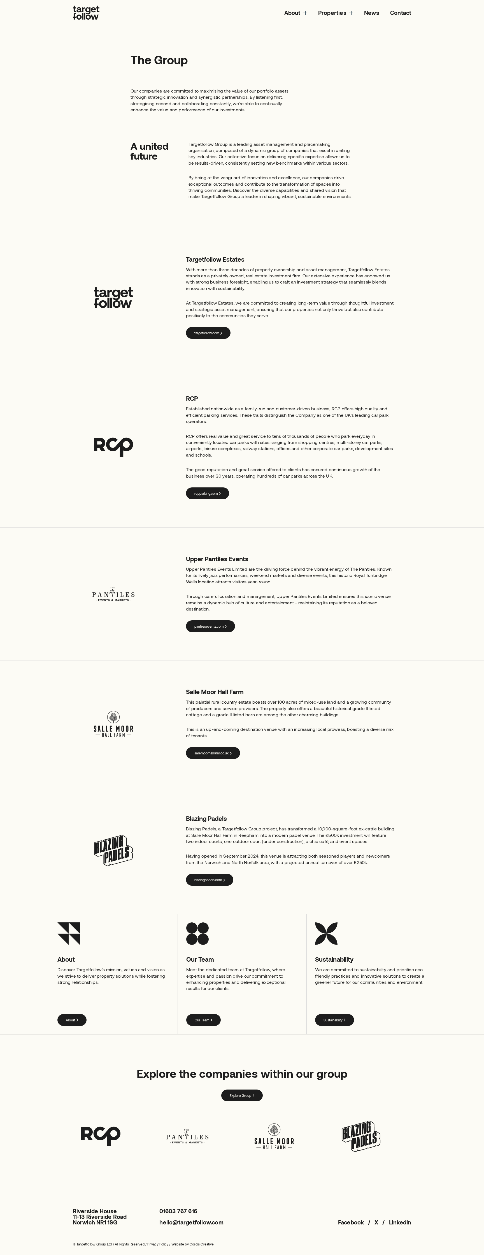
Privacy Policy (157, 1244)
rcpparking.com (206, 493)
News (371, 12)
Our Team (202, 1020)
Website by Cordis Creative (192, 1244)
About (292, 12)
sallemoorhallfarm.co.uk (211, 753)
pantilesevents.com (209, 626)
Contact (400, 12)
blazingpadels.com (208, 880)
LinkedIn (400, 1222)
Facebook (351, 1222)
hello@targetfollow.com (191, 1222)
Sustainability (333, 1020)
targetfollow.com (206, 333)
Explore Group (240, 1095)
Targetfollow (86, 13)
